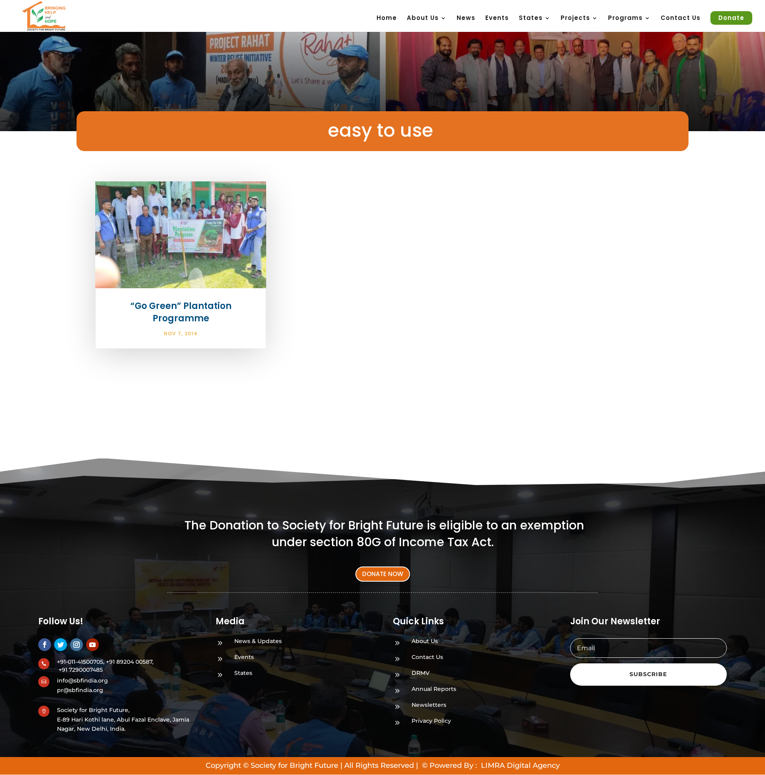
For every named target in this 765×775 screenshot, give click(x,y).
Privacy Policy (431, 720)
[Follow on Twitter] (60, 644)
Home (387, 18)
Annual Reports (434, 688)
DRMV (421, 673)
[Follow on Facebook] (44, 644)
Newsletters (429, 704)
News (466, 18)
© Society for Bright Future (290, 765)
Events (497, 18)
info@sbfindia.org (82, 680)
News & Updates (258, 641)
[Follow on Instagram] (76, 644)
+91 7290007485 (81, 669)
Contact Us (680, 18)
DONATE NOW (382, 574)
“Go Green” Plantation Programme (180, 312)
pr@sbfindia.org (80, 690)
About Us (423, 18)
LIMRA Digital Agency (519, 765)
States (243, 673)
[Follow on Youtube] (92, 644)
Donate (731, 18)
